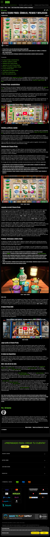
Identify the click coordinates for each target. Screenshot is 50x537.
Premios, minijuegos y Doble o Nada (11, 67)
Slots (9, 7)
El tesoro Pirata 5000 (8, 68)
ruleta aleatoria (42, 253)
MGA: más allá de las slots (9, 74)
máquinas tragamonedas (38, 80)
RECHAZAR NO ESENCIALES (35, 532)
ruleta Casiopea (40, 373)
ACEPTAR (44, 532)
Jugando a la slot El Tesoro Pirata (11, 65)
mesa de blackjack (24, 387)
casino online (5, 380)
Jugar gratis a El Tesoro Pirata (10, 70)
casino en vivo (16, 383)
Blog (6, 7)
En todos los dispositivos (8, 72)
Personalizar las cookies (5, 532)
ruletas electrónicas (24, 374)
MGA (2, 81)
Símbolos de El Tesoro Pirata (9, 63)
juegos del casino (32, 368)
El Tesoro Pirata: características (10, 60)
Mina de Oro (11, 368)
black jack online (14, 382)
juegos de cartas (16, 369)
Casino (2, 7)
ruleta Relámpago (22, 373)
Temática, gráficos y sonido (9, 61)
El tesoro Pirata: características (9, 5)
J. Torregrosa (6, 45)
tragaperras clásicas (17, 77)
